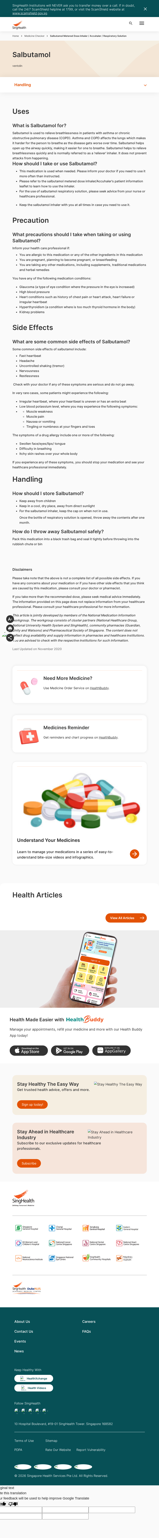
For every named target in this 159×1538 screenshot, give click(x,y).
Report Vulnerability (90, 1450)
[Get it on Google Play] (70, 1050)
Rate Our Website (58, 1450)
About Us (22, 1322)
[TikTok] (24, 1411)
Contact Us (23, 1331)
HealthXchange (37, 1378)
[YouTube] (45, 1411)
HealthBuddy (99, 688)
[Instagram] (38, 1411)
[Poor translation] (13, 1504)
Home (15, 35)
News (19, 1351)
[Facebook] (17, 1411)
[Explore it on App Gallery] (111, 1050)
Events (20, 1341)
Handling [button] (22, 84)
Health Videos (37, 1388)
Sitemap (51, 1441)
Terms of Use (24, 1441)
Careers (89, 1322)
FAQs (86, 1331)
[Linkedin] (31, 1411)
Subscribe (29, 1163)
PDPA (18, 1450)
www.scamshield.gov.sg (29, 13)
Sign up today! (32, 1104)
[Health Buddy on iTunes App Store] (29, 1050)
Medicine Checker (34, 35)
